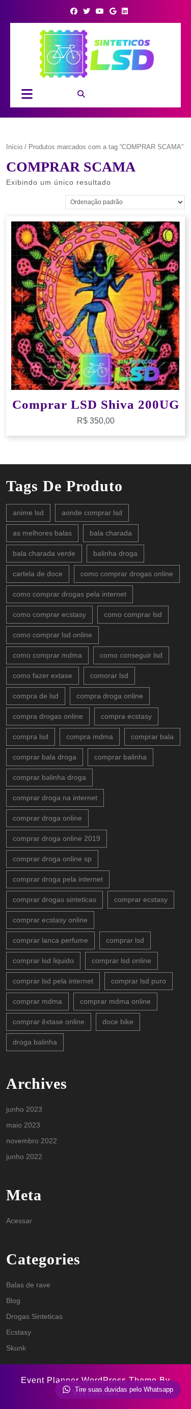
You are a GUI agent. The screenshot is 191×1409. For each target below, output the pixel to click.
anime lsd (28, 513)
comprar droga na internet (55, 798)
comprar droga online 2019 (56, 838)
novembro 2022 (31, 1141)
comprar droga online (47, 818)
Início (14, 147)
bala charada (111, 533)
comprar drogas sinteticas (54, 899)
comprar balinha (120, 757)
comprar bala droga (44, 757)
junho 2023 (24, 1109)
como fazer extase (42, 675)
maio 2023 (23, 1125)
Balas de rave (28, 1285)
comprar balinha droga (49, 777)
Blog (13, 1301)
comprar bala (152, 736)
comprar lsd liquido (43, 960)
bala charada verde (44, 553)
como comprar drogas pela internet (69, 594)
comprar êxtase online (49, 1022)
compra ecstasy (126, 716)
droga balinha (35, 1042)
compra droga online (109, 696)
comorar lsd (109, 675)
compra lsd (30, 736)
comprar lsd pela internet (53, 981)
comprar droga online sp (52, 859)
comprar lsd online (121, 960)
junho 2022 (24, 1156)
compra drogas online (48, 716)
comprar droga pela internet (58, 879)
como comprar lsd (133, 614)
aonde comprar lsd (92, 513)
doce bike (117, 1022)
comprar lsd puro (138, 981)
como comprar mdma (47, 655)
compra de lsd (36, 696)
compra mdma (89, 736)
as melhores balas (42, 533)
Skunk (16, 1348)
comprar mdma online (115, 1001)
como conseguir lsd (131, 655)
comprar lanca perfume (50, 940)
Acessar (19, 1221)
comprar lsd (125, 940)
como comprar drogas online (126, 574)
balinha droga (115, 553)
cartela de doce (38, 574)
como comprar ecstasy (49, 614)
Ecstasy (18, 1332)
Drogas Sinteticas (34, 1316)
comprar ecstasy (141, 899)
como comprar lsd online (52, 635)
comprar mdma (37, 1001)
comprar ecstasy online (50, 920)
